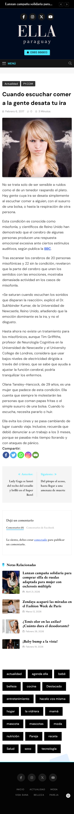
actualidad (14, 674)
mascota (13, 724)
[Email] (35, 455)
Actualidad (11, 83)
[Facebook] (6, 455)
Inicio (20, 789)
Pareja (33, 736)
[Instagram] (28, 455)
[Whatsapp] (20, 455)
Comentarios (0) (15, 527)
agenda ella (40, 674)
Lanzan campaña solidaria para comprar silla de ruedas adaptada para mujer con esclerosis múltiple (29, 3)
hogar (11, 711)
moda (58, 724)
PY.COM (28, 83)
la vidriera (32, 711)
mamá (53, 711)
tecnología (49, 749)
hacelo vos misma (52, 699)
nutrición (13, 736)
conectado (40, 540)
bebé (61, 674)
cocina (31, 686)
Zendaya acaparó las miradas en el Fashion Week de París (47, 604)
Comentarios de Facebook (40, 527)
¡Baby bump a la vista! (40, 641)
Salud (10, 749)
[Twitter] (13, 455)
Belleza (39, 794)
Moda (54, 789)
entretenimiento (18, 699)
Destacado (54, 686)
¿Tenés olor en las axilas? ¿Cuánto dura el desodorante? (46, 623)
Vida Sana (21, 794)
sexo (28, 749)
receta (52, 736)
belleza (12, 686)
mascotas (36, 724)
